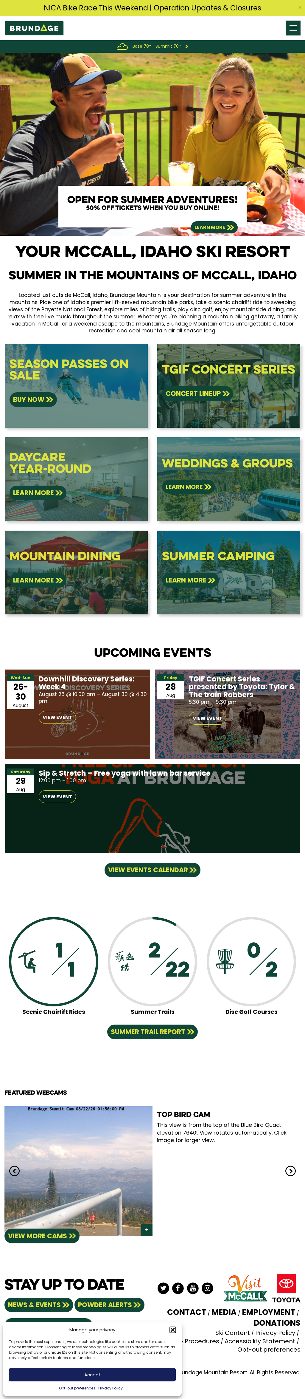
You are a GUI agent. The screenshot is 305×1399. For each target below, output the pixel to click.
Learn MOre (33, 493)
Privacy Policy (110, 1388)
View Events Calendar (148, 870)
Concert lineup (193, 393)
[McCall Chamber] (245, 1287)
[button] (173, 1330)
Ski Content (232, 1333)
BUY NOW (28, 399)
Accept (92, 1375)
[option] (152, 144)
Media (223, 1312)
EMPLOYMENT (268, 1312)
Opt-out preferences (77, 1388)
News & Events (34, 1305)
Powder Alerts (105, 1305)
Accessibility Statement (260, 1341)
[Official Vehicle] (286, 1287)
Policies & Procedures (187, 1341)
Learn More (209, 227)
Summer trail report (148, 1032)
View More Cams (37, 1235)
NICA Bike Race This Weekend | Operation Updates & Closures (152, 8)
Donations (277, 1323)
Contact (186, 1312)
